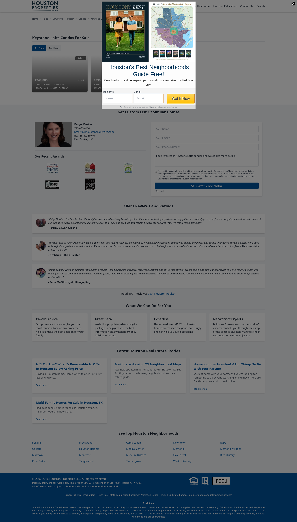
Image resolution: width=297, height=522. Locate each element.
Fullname (108, 91)
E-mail (137, 91)
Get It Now (181, 99)
